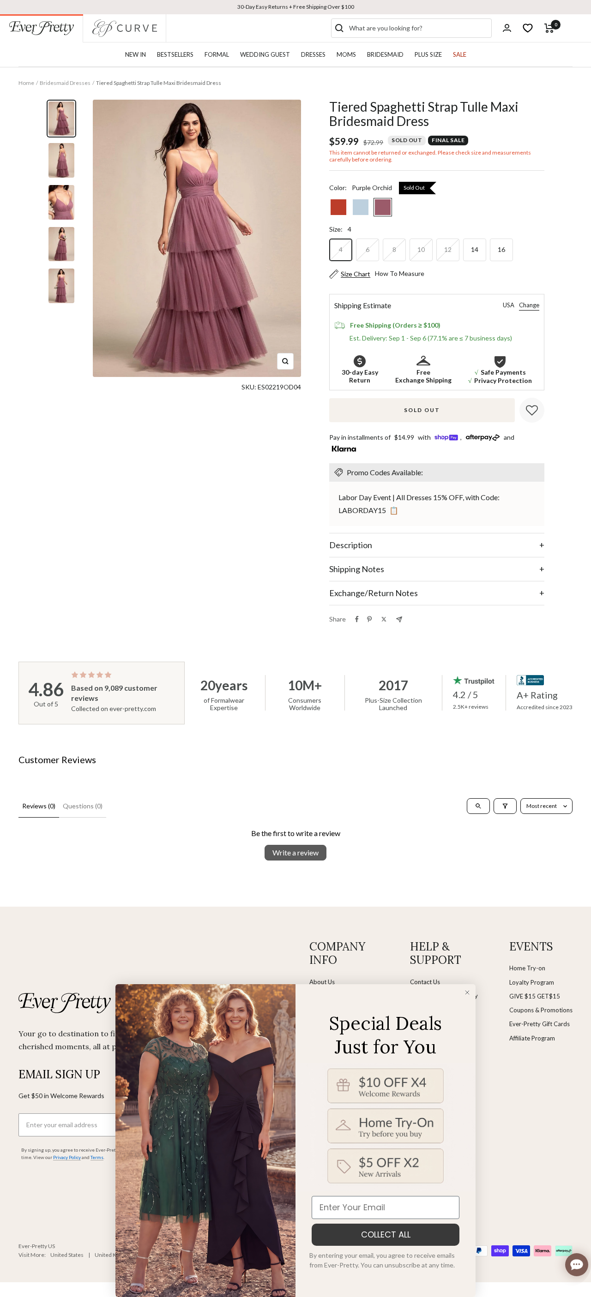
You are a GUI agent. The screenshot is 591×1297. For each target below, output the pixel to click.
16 (501, 249)
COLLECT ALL (385, 1234)
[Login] (507, 28)
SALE (459, 54)
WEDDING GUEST (265, 54)
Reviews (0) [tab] (38, 806)
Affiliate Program (532, 1038)
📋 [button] (393, 510)
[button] (531, 410)
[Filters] (505, 806)
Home (26, 82)
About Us (322, 982)
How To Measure (399, 273)
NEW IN (135, 54)
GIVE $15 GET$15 (534, 996)
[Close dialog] (467, 992)
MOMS (346, 54)
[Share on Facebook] (357, 619)
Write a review (295, 852)
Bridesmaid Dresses (65, 82)
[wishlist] (527, 28)
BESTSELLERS (175, 54)
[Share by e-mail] (399, 619)
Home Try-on (527, 968)
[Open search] (478, 806)
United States (67, 1254)
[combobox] (418, 28)
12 (448, 249)
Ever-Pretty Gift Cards (539, 1024)
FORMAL (217, 54)
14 (474, 249)
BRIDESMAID (385, 54)
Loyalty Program (531, 982)
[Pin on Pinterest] (369, 619)
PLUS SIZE (428, 54)
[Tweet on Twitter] (384, 619)
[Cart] (549, 28)
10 (421, 249)
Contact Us (425, 982)
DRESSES (313, 54)
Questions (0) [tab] (83, 806)
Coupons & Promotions (541, 1010)
